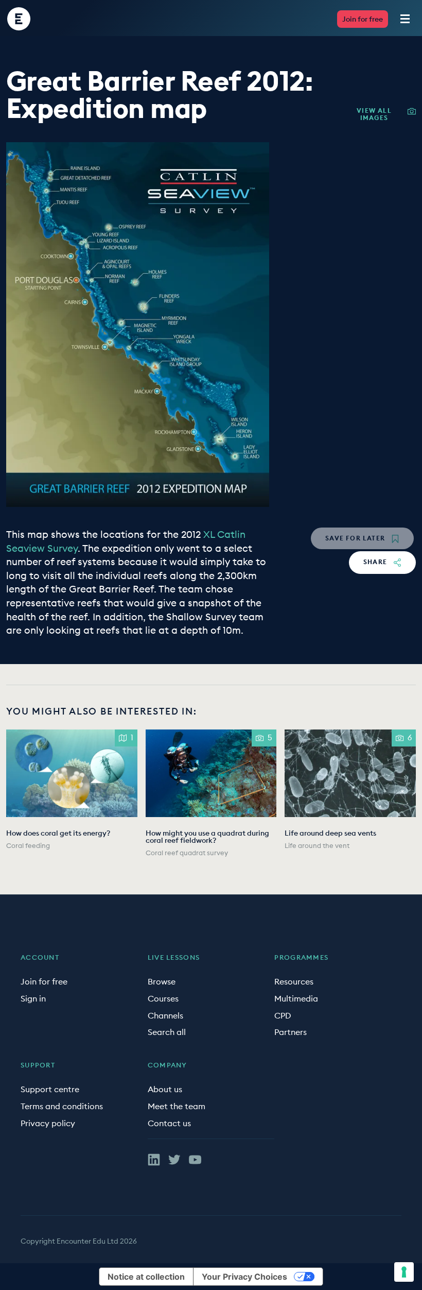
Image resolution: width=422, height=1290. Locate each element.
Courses (163, 998)
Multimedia (296, 998)
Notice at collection (146, 1276)
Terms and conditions (62, 1106)
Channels (165, 1015)
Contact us (169, 1123)
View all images (374, 114)
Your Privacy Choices (244, 1276)
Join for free (362, 19)
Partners (290, 1032)
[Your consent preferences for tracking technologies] (404, 1272)
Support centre (50, 1089)
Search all (167, 1032)
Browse (161, 981)
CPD (282, 1015)
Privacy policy (48, 1123)
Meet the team (176, 1106)
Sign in (33, 998)
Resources (293, 981)
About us (165, 1089)
